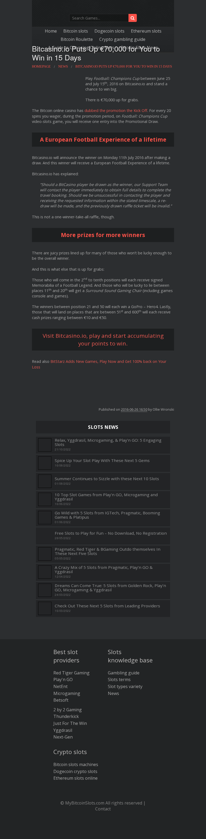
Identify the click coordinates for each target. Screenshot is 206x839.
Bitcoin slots (75, 31)
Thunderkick (66, 716)
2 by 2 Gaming (67, 710)
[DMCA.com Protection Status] (103, 831)
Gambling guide (123, 673)
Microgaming (66, 693)
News (113, 693)
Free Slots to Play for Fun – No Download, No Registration (111, 533)
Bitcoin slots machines (75, 764)
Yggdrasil (62, 730)
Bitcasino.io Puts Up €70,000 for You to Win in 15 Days (96, 53)
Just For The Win (70, 723)
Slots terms (119, 679)
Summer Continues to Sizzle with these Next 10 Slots (107, 478)
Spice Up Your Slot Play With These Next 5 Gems (102, 460)
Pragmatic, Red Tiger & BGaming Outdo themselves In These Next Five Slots (107, 551)
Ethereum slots (146, 31)
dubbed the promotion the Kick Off (115, 110)
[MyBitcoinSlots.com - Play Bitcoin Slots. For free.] (103, 8)
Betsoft (60, 700)
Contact (103, 809)
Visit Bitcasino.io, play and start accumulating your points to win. (103, 339)
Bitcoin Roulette (77, 39)
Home (51, 31)
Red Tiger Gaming (71, 673)
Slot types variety (125, 686)
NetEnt (60, 686)
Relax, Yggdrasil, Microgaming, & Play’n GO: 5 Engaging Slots (108, 442)
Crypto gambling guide (122, 39)
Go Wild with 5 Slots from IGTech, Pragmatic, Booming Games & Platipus (107, 515)
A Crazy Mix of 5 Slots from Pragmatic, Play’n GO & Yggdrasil (104, 569)
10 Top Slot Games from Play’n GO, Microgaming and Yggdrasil (106, 496)
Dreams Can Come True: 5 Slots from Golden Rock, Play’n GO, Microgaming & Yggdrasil (110, 587)
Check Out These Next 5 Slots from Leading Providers (107, 606)
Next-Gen (63, 737)
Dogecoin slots (109, 31)
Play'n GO (63, 679)
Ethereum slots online (75, 778)
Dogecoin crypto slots (75, 771)
